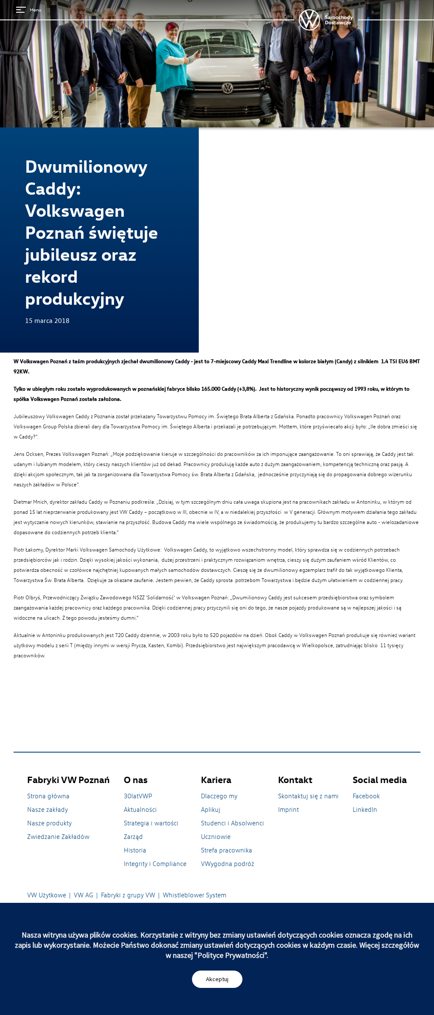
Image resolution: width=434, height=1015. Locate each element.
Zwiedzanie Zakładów (58, 836)
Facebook (366, 796)
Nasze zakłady (47, 809)
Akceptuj (217, 979)
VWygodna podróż (227, 863)
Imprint (288, 809)
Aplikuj (210, 809)
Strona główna (48, 796)
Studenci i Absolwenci (232, 823)
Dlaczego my (219, 796)
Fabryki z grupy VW (128, 895)
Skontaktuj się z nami (308, 796)
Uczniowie (216, 836)
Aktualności (140, 809)
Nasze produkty (49, 823)
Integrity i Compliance (155, 863)
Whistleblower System (194, 895)
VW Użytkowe (46, 895)
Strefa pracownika (226, 850)
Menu (35, 9)
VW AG (83, 895)
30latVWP (138, 796)
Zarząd (133, 836)
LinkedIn (365, 809)
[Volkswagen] (326, 19)
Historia (135, 850)
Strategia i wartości (151, 823)
